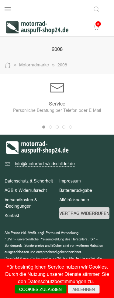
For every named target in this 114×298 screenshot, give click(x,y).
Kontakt (12, 215)
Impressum (70, 181)
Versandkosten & (21, 202)
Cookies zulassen (40, 289)
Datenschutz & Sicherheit (29, 181)
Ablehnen (83, 289)
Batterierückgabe (75, 190)
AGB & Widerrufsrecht (26, 190)
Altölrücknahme (74, 199)
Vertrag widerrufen (84, 213)
